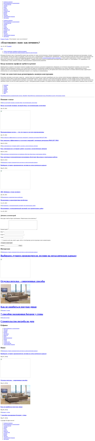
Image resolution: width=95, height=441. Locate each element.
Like (2, 48)
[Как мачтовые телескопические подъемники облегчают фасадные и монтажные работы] (23, 154)
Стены (5, 8)
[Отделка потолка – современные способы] (15, 277)
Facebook (6, 85)
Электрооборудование (9, 16)
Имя (2, 232)
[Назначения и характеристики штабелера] (12, 197)
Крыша (5, 12)
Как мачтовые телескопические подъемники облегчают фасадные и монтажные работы (29, 157)
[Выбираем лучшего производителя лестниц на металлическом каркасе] (19, 162)
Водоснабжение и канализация (11, 3)
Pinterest (6, 91)
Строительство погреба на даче (17, 321)
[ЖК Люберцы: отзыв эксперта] (15, 189)
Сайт (2, 237)
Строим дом (7, 11)
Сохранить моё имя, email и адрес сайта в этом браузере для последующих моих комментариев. (26, 240)
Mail (5, 93)
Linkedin (6, 89)
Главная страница (8, 1)
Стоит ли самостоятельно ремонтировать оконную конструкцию (20, 52)
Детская (6, 15)
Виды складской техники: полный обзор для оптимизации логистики (23, 105)
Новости (6, 9)
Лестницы (6, 18)
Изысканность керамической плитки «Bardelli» (14, 95)
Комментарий (4, 229)
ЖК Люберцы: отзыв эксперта (10, 192)
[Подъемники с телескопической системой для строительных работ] (18, 205)
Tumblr (5, 90)
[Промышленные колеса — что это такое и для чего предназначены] (15, 129)
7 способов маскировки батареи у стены (22, 314)
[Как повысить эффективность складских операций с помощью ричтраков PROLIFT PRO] (24, 137)
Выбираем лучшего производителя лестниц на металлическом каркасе (23, 165)
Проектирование (8, 337)
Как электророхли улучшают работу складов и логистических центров (24, 148)
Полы (5, 7)
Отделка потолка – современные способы (23, 281)
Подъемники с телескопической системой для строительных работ (22, 208)
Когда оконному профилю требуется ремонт (15, 51)
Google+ (6, 87)
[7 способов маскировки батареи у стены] (5, 310)
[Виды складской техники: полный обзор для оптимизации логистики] (19, 102)
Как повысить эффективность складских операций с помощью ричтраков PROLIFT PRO (30, 140)
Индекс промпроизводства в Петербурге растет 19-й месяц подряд (46, 95)
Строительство (7, 4)
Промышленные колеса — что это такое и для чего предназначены (22, 132)
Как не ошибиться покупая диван (19, 306)
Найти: (2, 245)
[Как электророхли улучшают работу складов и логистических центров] (19, 145)
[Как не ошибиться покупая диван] (15, 303)
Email (2, 234)
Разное (5, 13)
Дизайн (5, 5)
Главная (3, 39)
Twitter (5, 86)
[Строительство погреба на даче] (5, 317)
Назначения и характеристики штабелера (14, 200)
